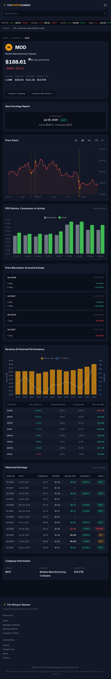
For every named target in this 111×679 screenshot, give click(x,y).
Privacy (6, 658)
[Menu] (105, 5)
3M (82, 140)
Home (5, 38)
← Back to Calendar (16, 93)
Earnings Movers (10, 629)
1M (76, 140)
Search (6, 645)
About (5, 653)
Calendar (16, 38)
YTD (96, 140)
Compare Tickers (11, 633)
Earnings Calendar (11, 625)
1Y (102, 140)
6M (89, 140)
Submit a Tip (8, 649)
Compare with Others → (42, 93)
